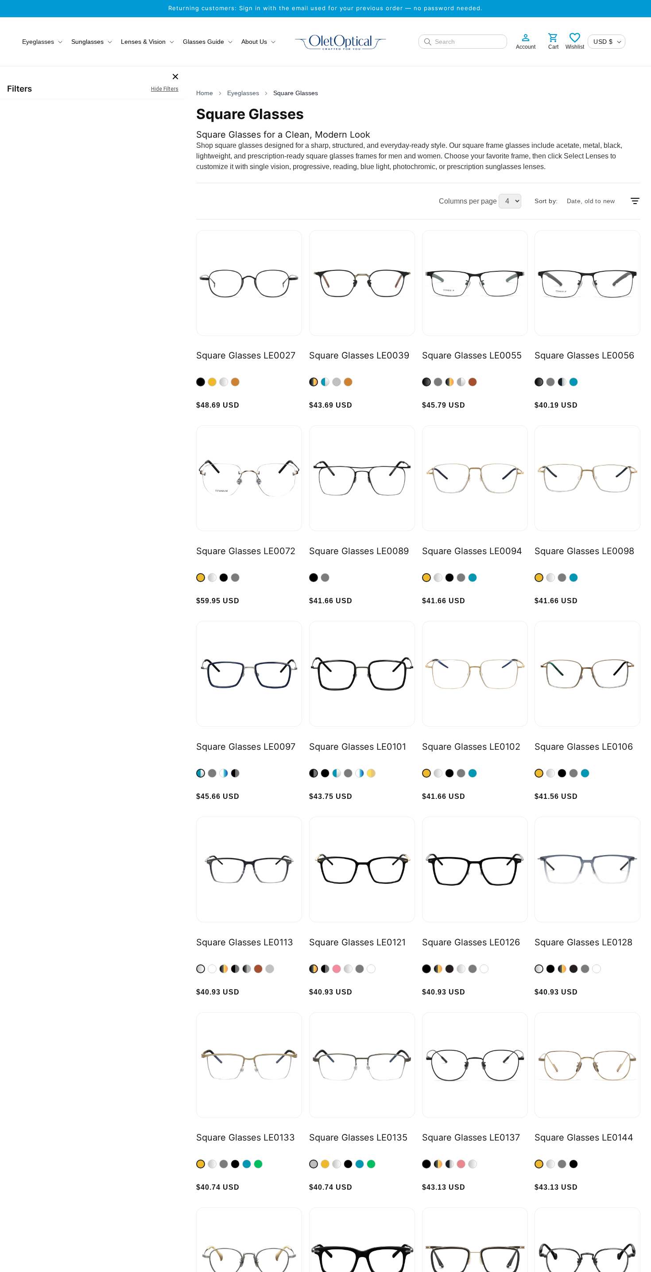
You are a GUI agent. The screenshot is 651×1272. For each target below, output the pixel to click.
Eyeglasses (243, 92)
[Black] (200, 382)
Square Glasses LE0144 (584, 1137)
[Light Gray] (269, 968)
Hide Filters (164, 89)
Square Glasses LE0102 (471, 746)
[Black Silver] (562, 382)
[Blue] (573, 382)
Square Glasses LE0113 (244, 942)
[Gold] (212, 382)
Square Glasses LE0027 (245, 355)
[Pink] (336, 968)
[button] (41, 41)
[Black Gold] (313, 382)
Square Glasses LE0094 (472, 551)
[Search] (427, 41)
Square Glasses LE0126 (471, 942)
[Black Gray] (235, 773)
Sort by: (546, 200)
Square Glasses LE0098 (584, 551)
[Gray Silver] (461, 382)
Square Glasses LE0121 (357, 942)
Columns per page (468, 201)
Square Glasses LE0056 (584, 355)
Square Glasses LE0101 (357, 746)
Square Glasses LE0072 (245, 551)
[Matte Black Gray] (246, 968)
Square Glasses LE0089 (359, 551)
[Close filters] (175, 76)
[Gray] (336, 382)
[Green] (258, 1164)
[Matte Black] (449, 968)
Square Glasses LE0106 (584, 746)
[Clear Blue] (223, 773)
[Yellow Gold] (371, 773)
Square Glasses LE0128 (583, 942)
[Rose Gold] (461, 1164)
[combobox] (468, 41)
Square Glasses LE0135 (358, 1137)
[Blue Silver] (325, 382)
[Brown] (472, 382)
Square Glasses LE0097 (245, 746)
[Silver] (223, 382)
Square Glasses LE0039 (359, 355)
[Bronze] (235, 382)
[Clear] (212, 968)
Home (204, 92)
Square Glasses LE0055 (472, 355)
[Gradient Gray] (200, 968)
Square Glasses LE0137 (471, 1137)
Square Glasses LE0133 (245, 1137)
